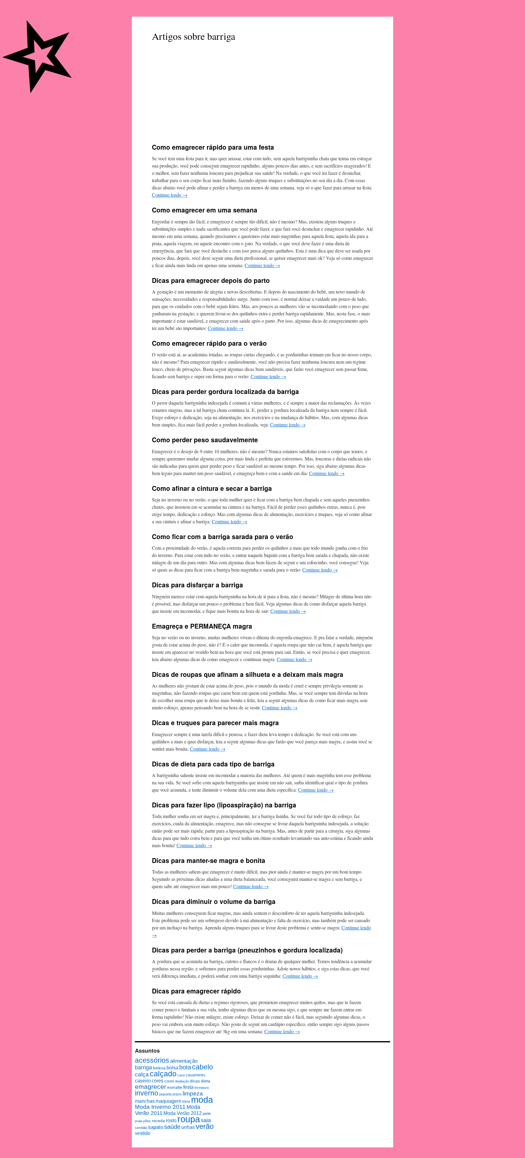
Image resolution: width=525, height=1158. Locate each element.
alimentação (183, 1061)
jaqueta (165, 1094)
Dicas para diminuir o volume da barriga (214, 901)
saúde (172, 1126)
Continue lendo (169, 195)
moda (202, 1100)
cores (157, 1080)
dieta (205, 1081)
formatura (201, 1087)
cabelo (202, 1067)
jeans (177, 1094)
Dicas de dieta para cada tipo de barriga (213, 763)
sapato (155, 1127)
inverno (146, 1093)
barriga (143, 1068)
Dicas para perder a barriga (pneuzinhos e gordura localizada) (247, 949)
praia (138, 1121)
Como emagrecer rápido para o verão (209, 343)
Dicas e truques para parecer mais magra (215, 722)
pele (207, 1113)
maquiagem (168, 1101)
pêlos (147, 1121)
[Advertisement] (262, 93)
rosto (171, 1120)
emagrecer (150, 1086)
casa (181, 1075)
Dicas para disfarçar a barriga (197, 584)
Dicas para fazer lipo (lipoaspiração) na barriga (224, 804)
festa (188, 1087)
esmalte (174, 1087)
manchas (145, 1101)
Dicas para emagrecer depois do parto (211, 280)
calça (142, 1074)
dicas (195, 1081)
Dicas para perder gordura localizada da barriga (225, 391)
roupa (188, 1119)
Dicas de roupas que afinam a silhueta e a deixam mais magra (247, 674)
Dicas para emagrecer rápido (196, 990)
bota (185, 1067)
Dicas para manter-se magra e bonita (208, 860)
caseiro (143, 1080)
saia (206, 1120)
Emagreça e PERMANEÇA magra (202, 625)
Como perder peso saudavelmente (205, 439)
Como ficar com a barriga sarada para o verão (222, 536)
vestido (142, 1133)
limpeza (193, 1093)
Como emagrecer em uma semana (204, 209)
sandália (141, 1127)
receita (158, 1121)
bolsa (172, 1067)
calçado (163, 1073)
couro (169, 1081)
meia (186, 1101)
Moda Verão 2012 (182, 1113)
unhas (188, 1127)
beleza (159, 1067)
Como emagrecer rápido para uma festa (213, 146)
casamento (195, 1075)
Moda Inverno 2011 (160, 1107)
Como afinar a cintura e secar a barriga (212, 488)
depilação (182, 1081)
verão (205, 1126)
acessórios (152, 1060)
